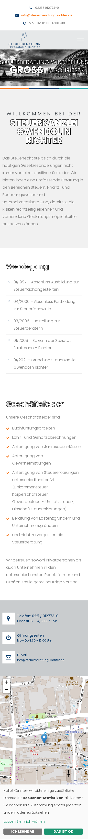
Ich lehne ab (22, 831)
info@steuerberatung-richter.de (47, 15)
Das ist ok (63, 831)
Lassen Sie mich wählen (24, 821)
